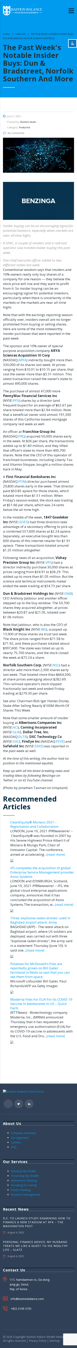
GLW (16, 732)
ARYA (22, 360)
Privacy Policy (37, 1341)
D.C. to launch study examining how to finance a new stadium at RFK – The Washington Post (36, 1222)
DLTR (22, 736)
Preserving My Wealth (25, 1176)
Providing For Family (24, 1185)
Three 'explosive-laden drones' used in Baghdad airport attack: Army (40, 920)
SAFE (38, 746)
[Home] (22, 10)
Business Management (25, 1194)
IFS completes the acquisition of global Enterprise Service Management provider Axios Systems (42, 872)
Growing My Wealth (23, 1171)
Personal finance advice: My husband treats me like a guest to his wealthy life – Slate (35, 1246)
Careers (16, 1142)
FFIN (21, 481)
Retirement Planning (24, 1180)
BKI (43, 629)
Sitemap (54, 1341)
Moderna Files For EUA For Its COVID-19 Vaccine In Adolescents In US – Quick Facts (41, 1003)
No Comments (16, 133)
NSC (56, 665)
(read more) (56, 854)
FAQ (13, 1147)
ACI (15, 727)
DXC (16, 741)
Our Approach (20, 1138)
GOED (23, 522)
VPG (49, 562)
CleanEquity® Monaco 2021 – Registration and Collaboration (34, 824)
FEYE (60, 741)
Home (6, 34)
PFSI (16, 400)
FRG (21, 436)
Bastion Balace (36, 1337)
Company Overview (23, 1133)
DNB (68, 593)
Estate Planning (21, 1190)
